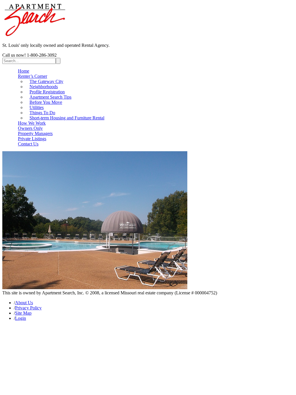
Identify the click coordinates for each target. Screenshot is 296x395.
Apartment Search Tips (50, 97)
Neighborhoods (43, 86)
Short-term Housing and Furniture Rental (66, 117)
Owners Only (30, 128)
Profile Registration (47, 91)
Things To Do (42, 112)
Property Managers (35, 133)
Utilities (36, 107)
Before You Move (45, 102)
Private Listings (32, 138)
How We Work (32, 123)
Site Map (23, 313)
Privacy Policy (28, 307)
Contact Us (28, 143)
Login (20, 318)
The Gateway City (46, 81)
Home (23, 71)
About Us (24, 302)
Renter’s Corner (32, 76)
